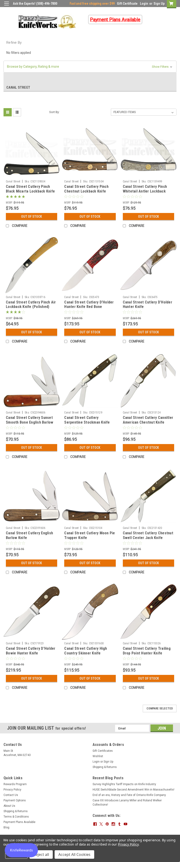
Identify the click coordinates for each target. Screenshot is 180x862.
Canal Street (13, 181)
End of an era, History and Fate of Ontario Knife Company (129, 795)
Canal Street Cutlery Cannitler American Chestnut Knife (148, 420)
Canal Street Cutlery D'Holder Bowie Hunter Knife (30, 650)
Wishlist (98, 756)
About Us (9, 805)
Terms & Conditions (16, 816)
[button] (90, 67)
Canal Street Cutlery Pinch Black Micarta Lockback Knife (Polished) (30, 191)
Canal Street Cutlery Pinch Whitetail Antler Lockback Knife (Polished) (145, 191)
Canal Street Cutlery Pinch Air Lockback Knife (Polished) (31, 304)
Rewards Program (15, 784)
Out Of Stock (31, 216)
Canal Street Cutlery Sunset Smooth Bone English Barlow (29, 420)
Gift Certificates (103, 750)
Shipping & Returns (105, 767)
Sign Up (159, 3)
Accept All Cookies (74, 854)
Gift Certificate (127, 3)
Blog (6, 827)
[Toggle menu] (6, 6)
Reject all (41, 854)
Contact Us (11, 795)
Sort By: (54, 112)
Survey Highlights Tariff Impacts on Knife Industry (124, 784)
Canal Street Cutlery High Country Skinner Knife (85, 650)
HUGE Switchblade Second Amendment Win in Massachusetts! (133, 789)
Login (144, 3)
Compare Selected (159, 708)
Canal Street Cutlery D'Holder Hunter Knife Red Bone (89, 304)
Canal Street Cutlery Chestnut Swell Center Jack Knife (148, 535)
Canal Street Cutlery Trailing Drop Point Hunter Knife (147, 650)
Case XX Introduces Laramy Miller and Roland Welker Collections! (127, 802)
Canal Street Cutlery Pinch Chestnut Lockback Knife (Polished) (86, 191)
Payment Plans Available (19, 822)
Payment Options (15, 800)
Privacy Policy (12, 789)
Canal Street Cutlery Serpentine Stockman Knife (87, 420)
